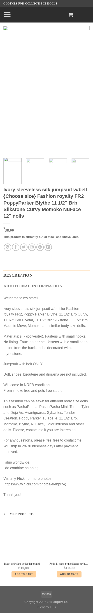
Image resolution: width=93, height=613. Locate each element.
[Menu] (7, 14)
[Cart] (71, 15)
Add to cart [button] (24, 574)
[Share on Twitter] (24, 247)
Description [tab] (18, 275)
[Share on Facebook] (15, 247)
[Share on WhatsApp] (7, 247)
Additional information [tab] (33, 286)
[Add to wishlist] (83, 33)
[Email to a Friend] (32, 247)
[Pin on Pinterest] (40, 247)
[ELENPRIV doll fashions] (46, 15)
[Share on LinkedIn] (48, 247)
